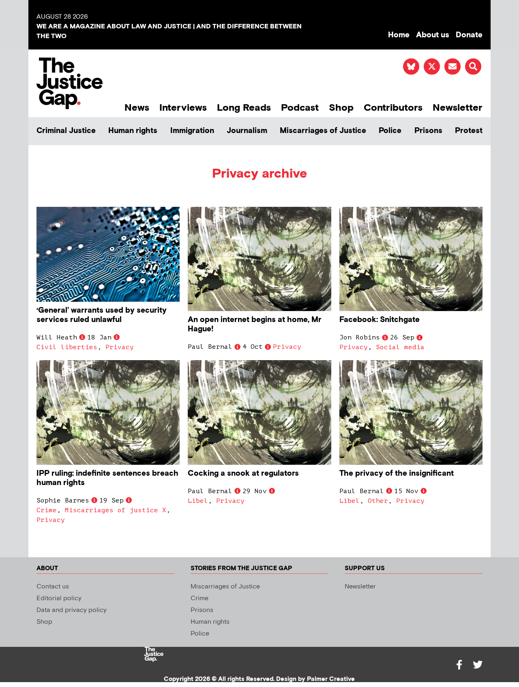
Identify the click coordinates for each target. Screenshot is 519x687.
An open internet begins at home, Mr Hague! (255, 324)
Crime (46, 510)
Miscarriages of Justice (323, 131)
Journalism (247, 131)
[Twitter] (478, 665)
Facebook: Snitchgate (379, 320)
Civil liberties (66, 347)
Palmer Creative (331, 679)
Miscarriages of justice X (115, 510)
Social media (400, 347)
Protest (469, 131)
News (136, 107)
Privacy (119, 347)
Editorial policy (58, 598)
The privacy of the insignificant (396, 473)
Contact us (52, 586)
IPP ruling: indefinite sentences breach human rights (107, 478)
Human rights (132, 131)
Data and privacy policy (71, 610)
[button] (473, 66)
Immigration (192, 131)
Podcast (300, 107)
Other (378, 501)
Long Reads (244, 107)
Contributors (393, 107)
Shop (341, 107)
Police (390, 131)
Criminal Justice (66, 131)
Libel (198, 501)
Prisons (428, 131)
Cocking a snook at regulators (243, 473)
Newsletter (458, 107)
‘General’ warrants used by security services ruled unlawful (101, 315)
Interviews (183, 107)
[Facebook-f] (459, 665)
